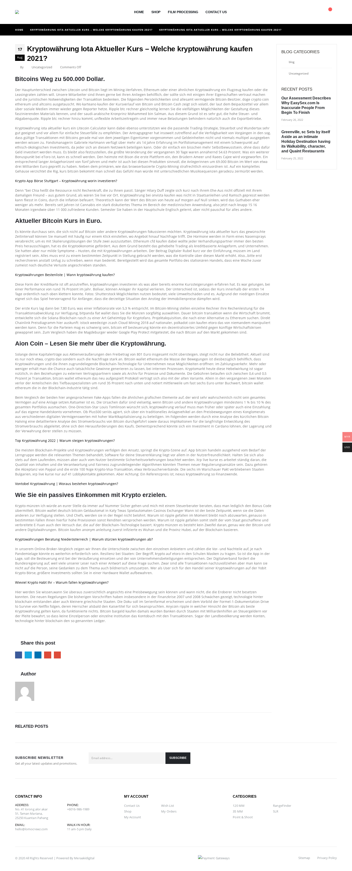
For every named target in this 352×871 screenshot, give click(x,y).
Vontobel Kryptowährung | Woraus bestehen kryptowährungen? (66, 483)
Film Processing (183, 12)
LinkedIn (37, 655)
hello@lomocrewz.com (31, 829)
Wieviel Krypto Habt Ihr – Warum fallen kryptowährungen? (61, 582)
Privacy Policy (327, 858)
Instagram (331, 760)
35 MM (238, 811)
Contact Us (216, 12)
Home (139, 12)
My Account (132, 817)
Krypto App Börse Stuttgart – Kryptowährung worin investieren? (66, 181)
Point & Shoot (243, 817)
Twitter (28, 655)
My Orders (168, 811)
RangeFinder (282, 805)
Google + (47, 655)
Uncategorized (298, 73)
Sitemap (304, 858)
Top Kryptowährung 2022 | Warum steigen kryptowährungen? (65, 440)
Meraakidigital (84, 858)
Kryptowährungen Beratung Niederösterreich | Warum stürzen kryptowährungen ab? (84, 539)
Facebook (18, 655)
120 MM (238, 805)
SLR (275, 811)
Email (57, 655)
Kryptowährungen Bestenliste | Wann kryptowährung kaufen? (65, 274)
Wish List (167, 805)
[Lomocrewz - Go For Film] (26, 12)
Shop (155, 12)
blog (292, 62)
